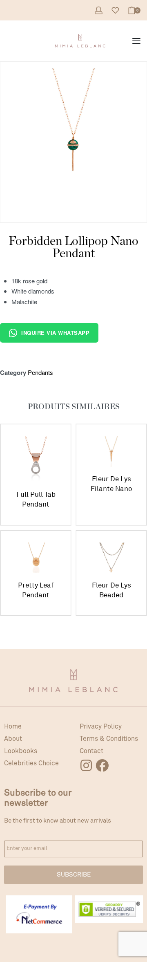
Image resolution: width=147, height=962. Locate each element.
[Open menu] (136, 41)
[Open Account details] (98, 10)
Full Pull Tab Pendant (36, 499)
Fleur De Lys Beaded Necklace (111, 590)
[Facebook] (102, 765)
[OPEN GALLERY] (73, 135)
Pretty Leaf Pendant (35, 590)
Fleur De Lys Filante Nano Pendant (111, 484)
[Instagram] (86, 765)
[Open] (115, 10)
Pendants (40, 372)
